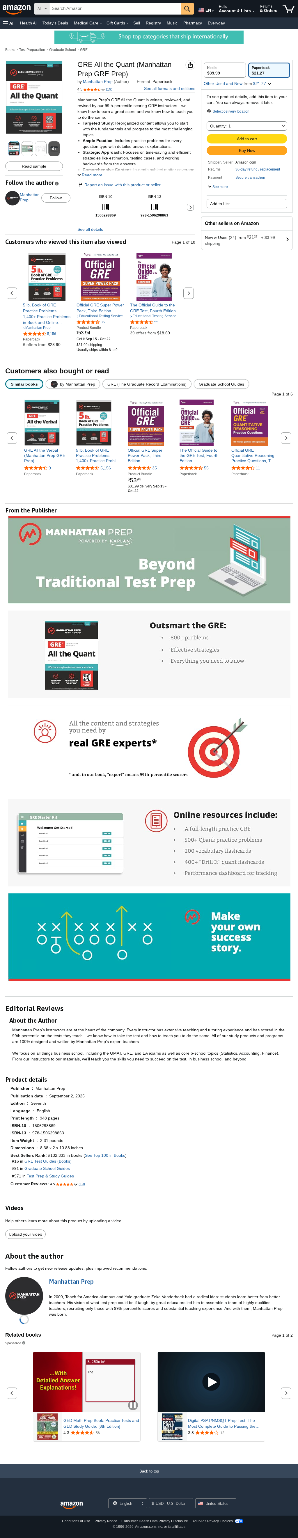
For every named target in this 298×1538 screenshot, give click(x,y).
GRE (84, 50)
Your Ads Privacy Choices (212, 1521)
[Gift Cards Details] (128, 23)
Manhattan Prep (98, 81)
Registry (153, 23)
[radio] (225, 70)
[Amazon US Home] (72, 1506)
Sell (136, 23)
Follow (56, 198)
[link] (47, 313)
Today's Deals (55, 23)
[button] (8, 23)
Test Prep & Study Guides (50, 1176)
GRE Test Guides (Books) (48, 1161)
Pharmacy (192, 23)
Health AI (28, 23)
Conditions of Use (76, 1521)
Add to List (220, 203)
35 (154, 468)
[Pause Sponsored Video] (133, 1405)
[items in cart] (288, 8)
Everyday (216, 23)
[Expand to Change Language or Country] (213, 11)
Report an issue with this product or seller (122, 184)
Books (10, 50)
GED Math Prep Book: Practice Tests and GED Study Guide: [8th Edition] (101, 1423)
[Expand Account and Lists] (253, 11)
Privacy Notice (106, 1521)
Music (172, 23)
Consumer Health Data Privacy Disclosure (154, 1521)
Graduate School (62, 50)
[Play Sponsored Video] (211, 1382)
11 (258, 468)
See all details (90, 229)
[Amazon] (17, 8)
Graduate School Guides (47, 1168)
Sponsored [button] (13, 1343)
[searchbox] (115, 8)
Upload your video (25, 1234)
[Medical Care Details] (101, 23)
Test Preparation (32, 50)
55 (206, 468)
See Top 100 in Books (105, 1155)
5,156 (105, 468)
